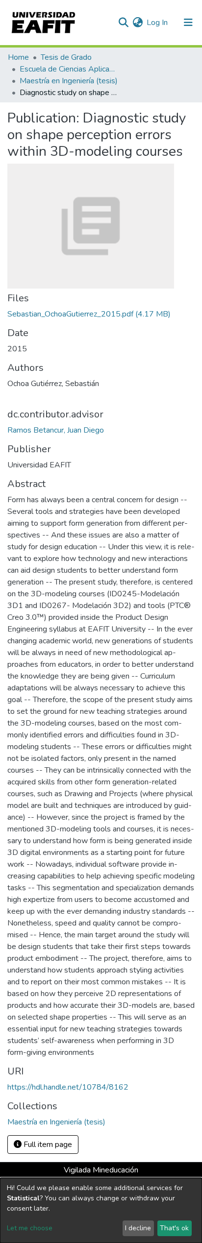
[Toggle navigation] (188, 22)
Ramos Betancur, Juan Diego (55, 430)
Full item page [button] (47, 1144)
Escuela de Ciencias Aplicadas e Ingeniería (69, 69)
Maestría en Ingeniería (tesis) (69, 80)
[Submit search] (123, 22)
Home (18, 57)
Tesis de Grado (66, 57)
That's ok (174, 1228)
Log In (158, 22)
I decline (138, 1228)
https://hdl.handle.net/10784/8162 (67, 1087)
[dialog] (101, 1210)
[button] (137, 22)
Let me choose (29, 1228)
